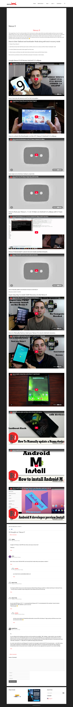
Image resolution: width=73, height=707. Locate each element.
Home (34, 3)
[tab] (10, 529)
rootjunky (16, 568)
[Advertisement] (36, 17)
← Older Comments (13, 534)
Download (59, 3)
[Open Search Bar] (64, 3)
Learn (52, 3)
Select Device (40, 3)
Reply (11, 550)
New (47, 3)
